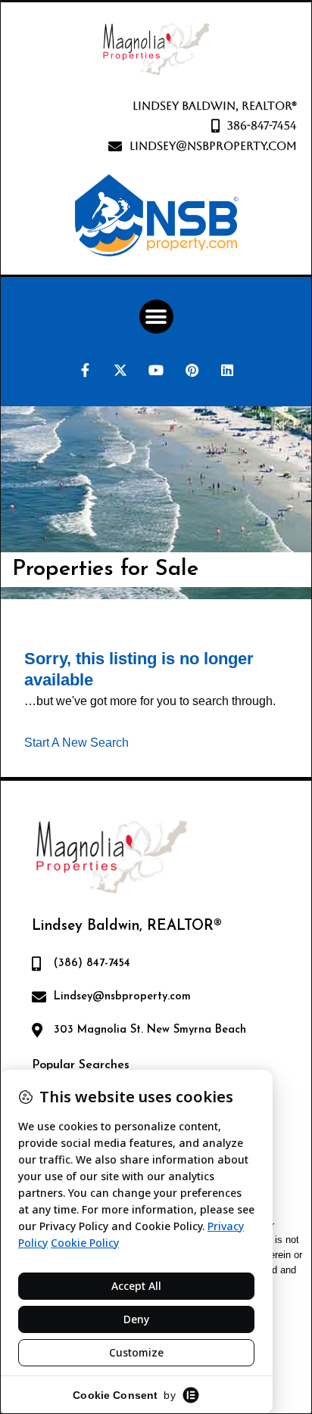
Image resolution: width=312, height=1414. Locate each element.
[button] (156, 317)
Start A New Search (76, 742)
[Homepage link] (156, 49)
